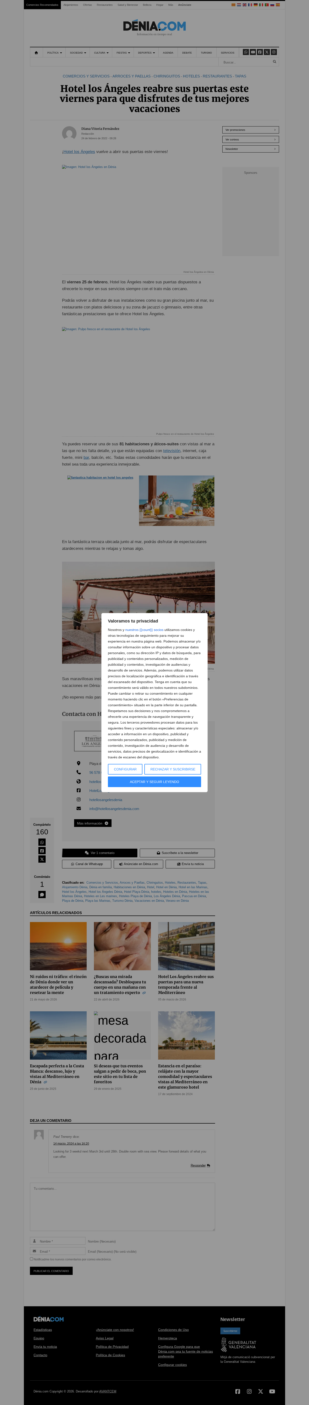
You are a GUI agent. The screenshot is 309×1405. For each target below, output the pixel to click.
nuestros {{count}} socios (144, 630)
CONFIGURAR (125, 769)
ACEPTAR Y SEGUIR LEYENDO (154, 782)
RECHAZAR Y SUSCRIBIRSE (172, 769)
